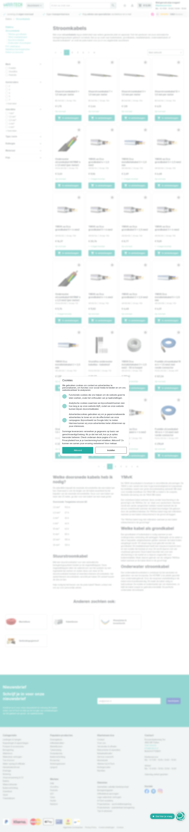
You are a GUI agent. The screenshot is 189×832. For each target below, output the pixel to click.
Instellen (111, 450)
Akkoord (78, 450)
